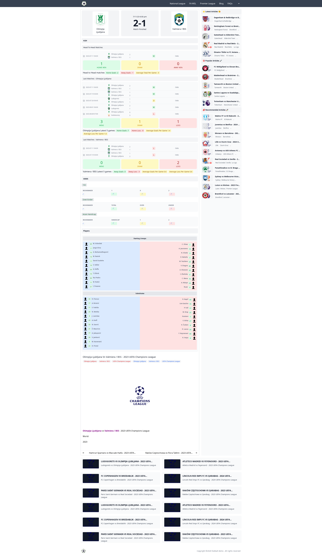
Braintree (228, 79)
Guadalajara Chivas (233, 96)
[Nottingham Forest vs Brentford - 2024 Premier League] (207, 28)
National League (177, 3)
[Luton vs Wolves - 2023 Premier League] (207, 187)
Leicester (226, 197)
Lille (216, 145)
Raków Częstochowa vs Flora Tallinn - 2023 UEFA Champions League (168, 452)
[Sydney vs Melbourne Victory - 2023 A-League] (207, 178)
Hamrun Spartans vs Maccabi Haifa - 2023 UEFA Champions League (111, 452)
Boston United (238, 21)
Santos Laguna (219, 96)
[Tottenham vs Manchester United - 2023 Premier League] (207, 103)
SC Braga (229, 171)
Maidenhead (218, 79)
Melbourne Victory (228, 180)
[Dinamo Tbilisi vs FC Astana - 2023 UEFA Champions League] (207, 54)
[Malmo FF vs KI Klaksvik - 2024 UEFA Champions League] (207, 117)
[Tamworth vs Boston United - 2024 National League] (207, 86)
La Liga (236, 47)
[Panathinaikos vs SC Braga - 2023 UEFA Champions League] (207, 169)
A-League (238, 180)
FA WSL (192, 3)
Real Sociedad (220, 163)
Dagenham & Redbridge (222, 21)
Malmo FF (218, 119)
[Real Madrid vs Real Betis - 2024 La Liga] (207, 45)
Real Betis (228, 47)
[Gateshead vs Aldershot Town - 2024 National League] (207, 36)
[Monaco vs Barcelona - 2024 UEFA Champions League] (207, 135)
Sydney (217, 180)
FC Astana (229, 56)
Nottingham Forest (221, 30)
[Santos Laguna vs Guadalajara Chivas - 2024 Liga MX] (207, 94)
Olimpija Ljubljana (92, 430)
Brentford (233, 30)
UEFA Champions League (239, 128)
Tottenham (218, 105)
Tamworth (218, 88)
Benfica (226, 128)
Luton (217, 189)
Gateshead (218, 38)
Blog (221, 3)
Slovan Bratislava (232, 70)
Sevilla (228, 163)
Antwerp (218, 154)
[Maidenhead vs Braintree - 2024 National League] (207, 77)
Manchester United (230, 105)
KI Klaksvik (228, 119)
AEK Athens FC (228, 154)
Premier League (207, 3)
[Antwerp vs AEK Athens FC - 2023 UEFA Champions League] (207, 152)
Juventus (218, 128)
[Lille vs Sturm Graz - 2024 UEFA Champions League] (207, 143)
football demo (217, 551)
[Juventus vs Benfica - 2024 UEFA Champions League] (207, 126)
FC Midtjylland (219, 70)
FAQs (230, 3)
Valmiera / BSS (112, 430)
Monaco (218, 137)
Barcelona (226, 137)
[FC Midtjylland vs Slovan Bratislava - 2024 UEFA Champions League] (207, 68)
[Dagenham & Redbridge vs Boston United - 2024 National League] (207, 19)
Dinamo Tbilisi (219, 56)
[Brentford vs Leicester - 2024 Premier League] (207, 195)
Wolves (222, 189)
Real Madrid (218, 47)
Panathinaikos (220, 171)
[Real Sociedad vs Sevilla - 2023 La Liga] (207, 161)
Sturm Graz (224, 145)
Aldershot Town (229, 38)
